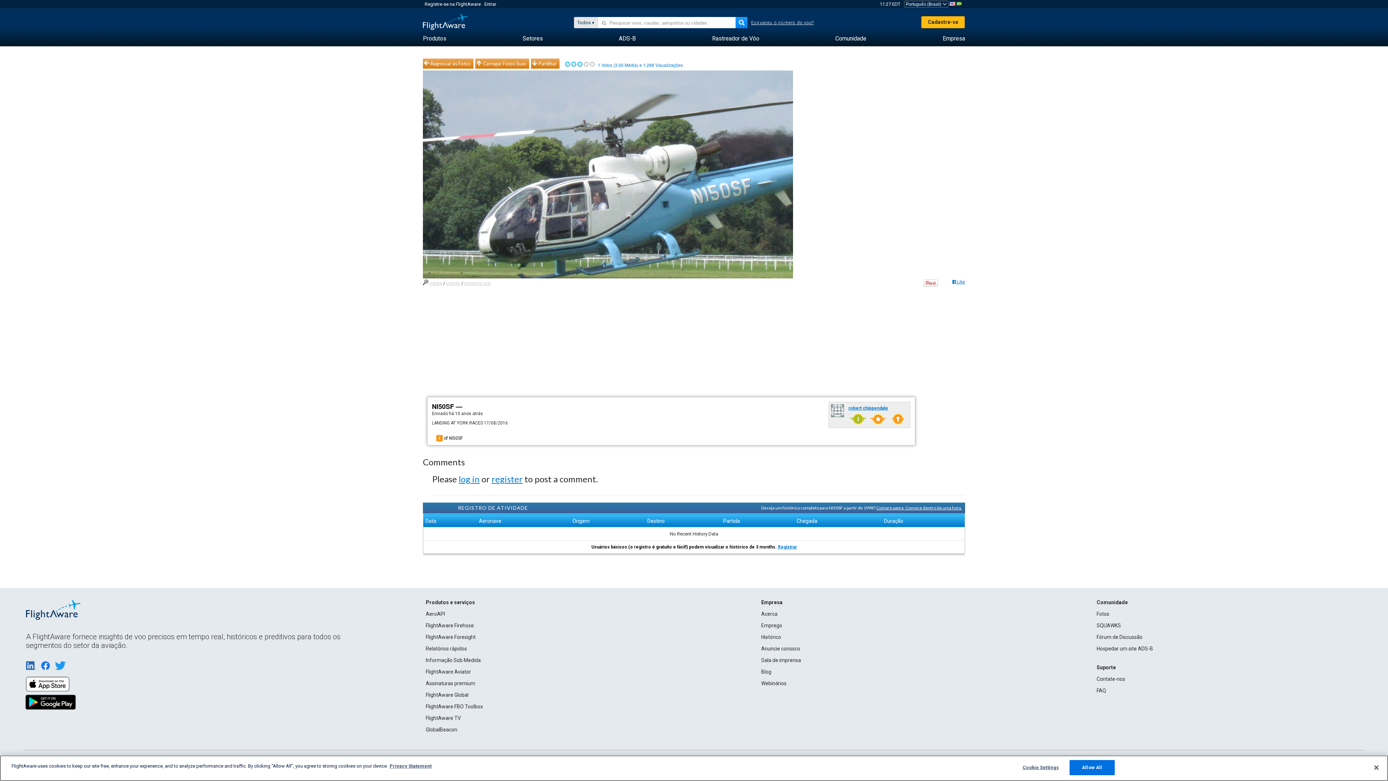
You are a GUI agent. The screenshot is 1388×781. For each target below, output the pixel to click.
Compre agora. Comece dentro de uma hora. (919, 508)
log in (469, 479)
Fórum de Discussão (1120, 637)
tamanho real (477, 283)
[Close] (1376, 768)
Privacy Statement (411, 766)
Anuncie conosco (780, 649)
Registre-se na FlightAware (453, 4)
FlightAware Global (447, 695)
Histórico (771, 637)
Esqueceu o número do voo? (782, 22)
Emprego (771, 625)
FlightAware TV (443, 718)
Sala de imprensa (781, 660)
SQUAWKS (1109, 625)
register (507, 479)
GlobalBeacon (441, 730)
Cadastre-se (943, 22)
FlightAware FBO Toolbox (454, 706)
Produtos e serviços (450, 602)
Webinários (774, 683)
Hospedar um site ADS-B (1125, 649)
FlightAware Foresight (451, 637)
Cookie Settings (1041, 767)
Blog (766, 672)
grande (453, 283)
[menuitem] (434, 38)
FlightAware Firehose (450, 625)
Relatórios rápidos (446, 649)
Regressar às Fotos (450, 64)
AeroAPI (435, 614)
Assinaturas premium (450, 683)
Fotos (1103, 614)
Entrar (490, 4)
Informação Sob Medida (453, 660)
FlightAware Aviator (448, 672)
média (435, 283)
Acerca (769, 614)
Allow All (1092, 767)
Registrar (787, 547)
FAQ (1101, 690)
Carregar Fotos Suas (504, 64)
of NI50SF (450, 438)
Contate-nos (1111, 679)
